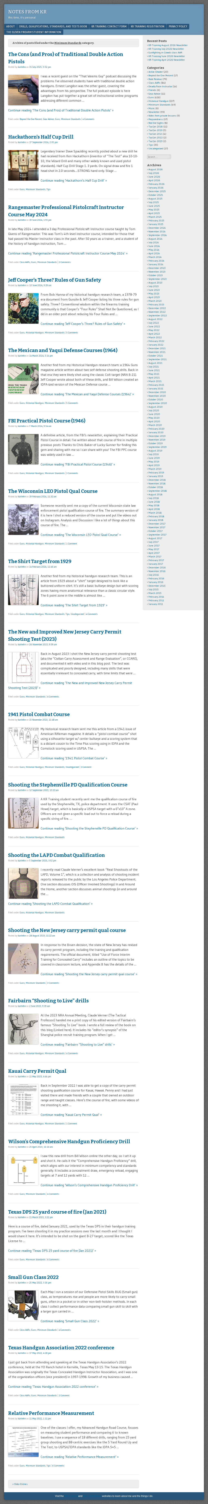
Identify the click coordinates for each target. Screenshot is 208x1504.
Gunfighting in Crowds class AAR (165, 52)
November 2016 (157, 571)
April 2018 (154, 509)
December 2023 (157, 267)
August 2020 (155, 406)
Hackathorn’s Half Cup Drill (41, 137)
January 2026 (156, 187)
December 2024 (157, 227)
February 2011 (156, 600)
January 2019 (155, 476)
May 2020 (154, 417)
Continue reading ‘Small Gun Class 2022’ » (70, 1321)
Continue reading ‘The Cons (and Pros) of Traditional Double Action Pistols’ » (61, 110)
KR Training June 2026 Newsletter (166, 56)
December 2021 (157, 348)
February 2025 (156, 220)
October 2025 (155, 194)
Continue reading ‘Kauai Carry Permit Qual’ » (71, 1115)
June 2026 (154, 176)
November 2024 (157, 231)
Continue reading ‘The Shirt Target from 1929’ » (74, 605)
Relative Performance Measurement (51, 1413)
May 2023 (153, 293)
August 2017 (155, 538)
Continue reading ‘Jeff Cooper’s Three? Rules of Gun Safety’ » (83, 324)
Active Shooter (155, 71)
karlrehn (22, 67)
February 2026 (156, 183)
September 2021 (157, 359)
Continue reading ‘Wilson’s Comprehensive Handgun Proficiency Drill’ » (89, 1185)
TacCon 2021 (155, 133)
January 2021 (155, 388)
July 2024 (153, 242)
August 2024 (155, 238)
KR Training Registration (147, 26)
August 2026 (155, 169)
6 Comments (53, 1259)
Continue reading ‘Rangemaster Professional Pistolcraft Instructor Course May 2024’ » (68, 253)
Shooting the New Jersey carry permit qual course (67, 930)
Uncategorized (77, 614)
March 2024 (155, 257)
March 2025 (155, 216)
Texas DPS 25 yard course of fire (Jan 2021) (57, 1212)
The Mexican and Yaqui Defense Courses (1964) (62, 350)
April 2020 (154, 421)
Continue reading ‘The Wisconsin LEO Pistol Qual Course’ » (81, 535)
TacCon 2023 (155, 141)
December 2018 (157, 479)
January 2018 (155, 519)
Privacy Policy (178, 26)
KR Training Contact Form (108, 26)
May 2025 (153, 209)
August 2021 (155, 362)
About (10, 26)
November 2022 (157, 311)
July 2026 (153, 173)
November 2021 (156, 351)
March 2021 (154, 381)
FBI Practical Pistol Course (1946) (46, 421)
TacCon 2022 (155, 137)
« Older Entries (20, 1484)
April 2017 (153, 552)
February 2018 (156, 516)
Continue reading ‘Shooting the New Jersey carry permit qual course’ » (89, 974)
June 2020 (154, 414)
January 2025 (155, 224)
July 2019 (153, 454)
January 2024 (155, 264)
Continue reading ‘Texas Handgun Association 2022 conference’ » (53, 1386)
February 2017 (156, 560)
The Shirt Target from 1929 (39, 561)
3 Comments (72, 473)
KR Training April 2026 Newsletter (166, 59)
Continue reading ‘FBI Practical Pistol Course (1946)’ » (78, 464)
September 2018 (157, 490)
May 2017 (153, 549)
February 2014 (156, 596)
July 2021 (153, 366)
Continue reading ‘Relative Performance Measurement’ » (80, 1457)
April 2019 (154, 465)
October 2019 (155, 443)
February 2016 (156, 578)
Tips (48, 189)
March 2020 (155, 425)
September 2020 (157, 403)
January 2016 (155, 582)
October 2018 (155, 487)
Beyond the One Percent (31, 119)
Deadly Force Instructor (160, 86)
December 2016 (157, 567)
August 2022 (155, 319)
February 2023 (156, 304)
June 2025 (154, 205)
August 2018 (155, 494)
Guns (57, 119)
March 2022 (155, 337)
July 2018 (153, 498)
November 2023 (156, 271)
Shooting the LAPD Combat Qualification (56, 855)
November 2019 (156, 439)
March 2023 (154, 300)
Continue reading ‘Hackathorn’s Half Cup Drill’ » (74, 180)
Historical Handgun (35, 332)
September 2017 (157, 534)
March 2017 (154, 556)
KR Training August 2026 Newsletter (167, 45)
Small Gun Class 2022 (33, 1277)
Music (151, 108)
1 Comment (71, 543)
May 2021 (153, 373)
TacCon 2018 (155, 126)
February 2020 (156, 428)
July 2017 (153, 541)
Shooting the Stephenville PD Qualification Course (67, 785)
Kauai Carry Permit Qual (37, 1071)
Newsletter (154, 111)
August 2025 (155, 198)
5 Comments (72, 332)
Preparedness (155, 119)
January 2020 (156, 432)
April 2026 (154, 180)
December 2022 (157, 308)
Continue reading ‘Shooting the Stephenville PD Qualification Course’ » (89, 828)
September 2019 (157, 446)
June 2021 (154, 370)
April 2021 (154, 377)
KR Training (71, 1496)
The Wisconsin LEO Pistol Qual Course (53, 491)
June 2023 (154, 289)
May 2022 (153, 330)
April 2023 (154, 297)
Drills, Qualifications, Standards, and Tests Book (53, 26)
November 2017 (156, 527)
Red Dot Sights (156, 122)
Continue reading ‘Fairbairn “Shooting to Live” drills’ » (78, 1044)
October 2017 (155, 530)
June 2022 (154, 326)
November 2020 (157, 395)
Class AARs (25, 262)
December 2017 (156, 523)
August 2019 (155, 450)
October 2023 (155, 275)
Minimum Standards (71, 119)
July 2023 (153, 286)
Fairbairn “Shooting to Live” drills (48, 1001)
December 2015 (157, 585)
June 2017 (153, 545)
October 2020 (155, 399)
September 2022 (157, 315)
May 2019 (153, 461)
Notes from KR (27, 12)
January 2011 (155, 603)
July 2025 (153, 202)
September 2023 (157, 278)
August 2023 (155, 282)
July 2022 (153, 322)
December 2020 (157, 392)
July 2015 (153, 589)
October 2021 (155, 355)
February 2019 (156, 472)
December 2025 (157, 191)
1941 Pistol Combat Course (39, 714)
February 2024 (156, 260)
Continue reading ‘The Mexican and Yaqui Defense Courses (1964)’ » (87, 394)
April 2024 (154, 253)
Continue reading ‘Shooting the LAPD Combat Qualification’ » (50, 904)
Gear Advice (48, 119)
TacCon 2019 (155, 130)
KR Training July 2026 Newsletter (166, 48)
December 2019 (157, 435)
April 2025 (154, 213)
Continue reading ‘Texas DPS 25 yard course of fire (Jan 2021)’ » (52, 1251)
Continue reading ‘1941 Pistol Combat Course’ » (74, 758)
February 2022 (156, 341)
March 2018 (155, 512)
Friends (152, 90)
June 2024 (154, 246)
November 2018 (157, 483)
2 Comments (64, 262)
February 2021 (156, 384)
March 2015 (154, 593)
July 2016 (153, 574)
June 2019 (154, 457)
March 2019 (154, 468)
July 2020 (153, 410)
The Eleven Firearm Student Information (33, 32)
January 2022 (155, 344)
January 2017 (155, 563)
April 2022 (154, 333)
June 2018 (154, 501)
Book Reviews (155, 79)
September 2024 (157, 235)
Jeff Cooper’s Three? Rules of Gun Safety (54, 280)
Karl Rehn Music (92, 1496)
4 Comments (88, 119)
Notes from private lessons (162, 115)
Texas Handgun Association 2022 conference (61, 1348)
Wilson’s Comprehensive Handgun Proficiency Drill (69, 1141)
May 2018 (153, 505)
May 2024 (153, 249)
